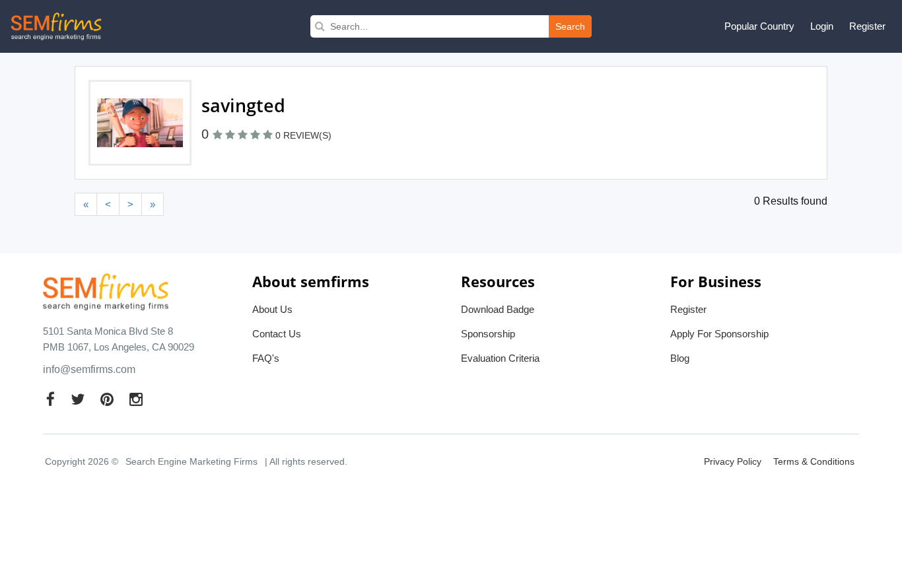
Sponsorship (488, 333)
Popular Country (759, 26)
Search (570, 26)
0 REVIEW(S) (303, 135)
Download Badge (497, 309)
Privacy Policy (732, 461)
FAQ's (265, 358)
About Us (272, 309)
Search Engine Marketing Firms (191, 461)
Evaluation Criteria (500, 358)
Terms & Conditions (813, 461)
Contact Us (276, 333)
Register (867, 26)
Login (821, 26)
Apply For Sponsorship (719, 333)
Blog (679, 358)
